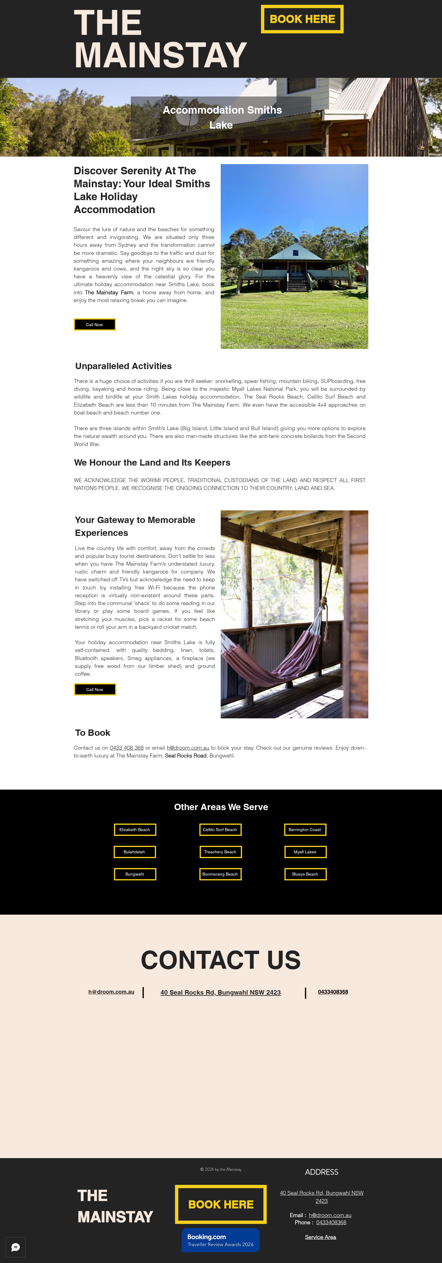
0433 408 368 (127, 747)
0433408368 (331, 1222)
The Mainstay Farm (109, 292)
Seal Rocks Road (186, 755)
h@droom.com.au (188, 747)
